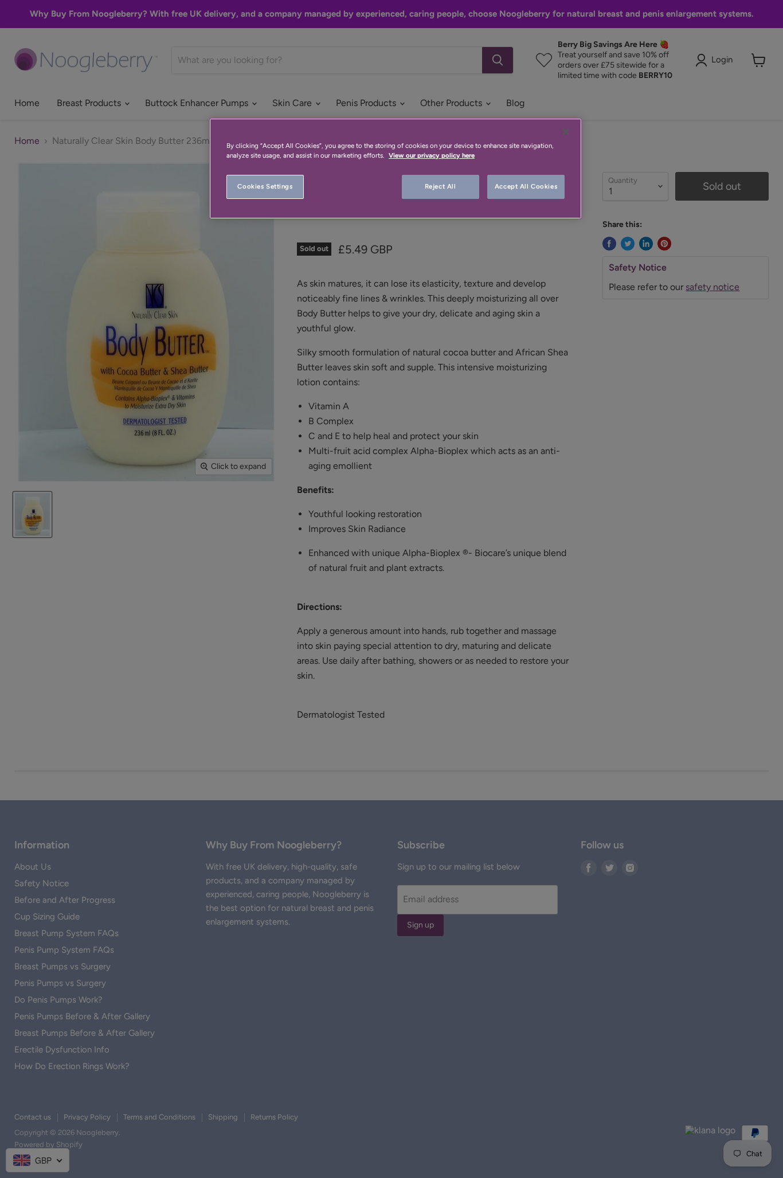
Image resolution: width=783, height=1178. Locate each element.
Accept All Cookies (526, 186)
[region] (395, 168)
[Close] (565, 131)
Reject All (440, 186)
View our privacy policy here (432, 155)
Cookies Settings (264, 186)
